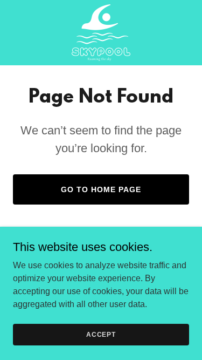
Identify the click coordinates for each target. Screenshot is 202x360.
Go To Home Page (101, 189)
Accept (101, 334)
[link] (101, 32)
